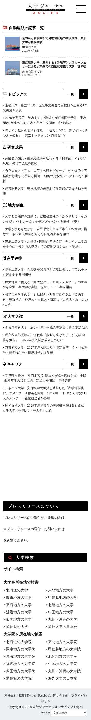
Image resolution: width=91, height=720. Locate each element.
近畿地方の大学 (19, 612)
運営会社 (10, 695)
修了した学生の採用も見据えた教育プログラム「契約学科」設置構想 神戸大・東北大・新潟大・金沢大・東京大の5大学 (45, 300)
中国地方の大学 (61, 612)
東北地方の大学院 (62, 642)
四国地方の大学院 (20, 671)
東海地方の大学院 (20, 656)
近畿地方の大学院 (20, 664)
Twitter (31, 695)
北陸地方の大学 (61, 605)
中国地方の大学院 (62, 664)
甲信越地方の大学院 (64, 649)
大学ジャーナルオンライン (51, 707)
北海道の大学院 (19, 642)
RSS (22, 695)
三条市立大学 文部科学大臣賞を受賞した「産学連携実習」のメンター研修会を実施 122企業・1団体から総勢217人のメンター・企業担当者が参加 (45, 393)
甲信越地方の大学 (62, 597)
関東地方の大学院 (20, 649)
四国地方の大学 (19, 619)
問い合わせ (61, 695)
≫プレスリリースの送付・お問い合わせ (34, 529)
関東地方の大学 (19, 597)
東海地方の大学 (19, 605)
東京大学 (31, 47)
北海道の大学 (17, 590)
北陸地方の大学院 (62, 656)
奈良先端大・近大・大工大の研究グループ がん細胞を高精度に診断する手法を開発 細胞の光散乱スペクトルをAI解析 (45, 176)
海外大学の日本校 (62, 627)
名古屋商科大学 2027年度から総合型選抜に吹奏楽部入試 (46, 327)
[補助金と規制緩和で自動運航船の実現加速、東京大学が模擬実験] (12, 45)
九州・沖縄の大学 (62, 619)
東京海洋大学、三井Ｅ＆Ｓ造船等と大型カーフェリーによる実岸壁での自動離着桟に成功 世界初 (54, 64)
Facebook (44, 695)
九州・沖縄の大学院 (64, 671)
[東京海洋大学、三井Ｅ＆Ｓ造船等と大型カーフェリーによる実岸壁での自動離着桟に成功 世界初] (12, 69)
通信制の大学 (17, 627)
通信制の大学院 (19, 678)
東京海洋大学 (34, 71)
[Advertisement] (39, 461)
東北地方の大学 (61, 590)
